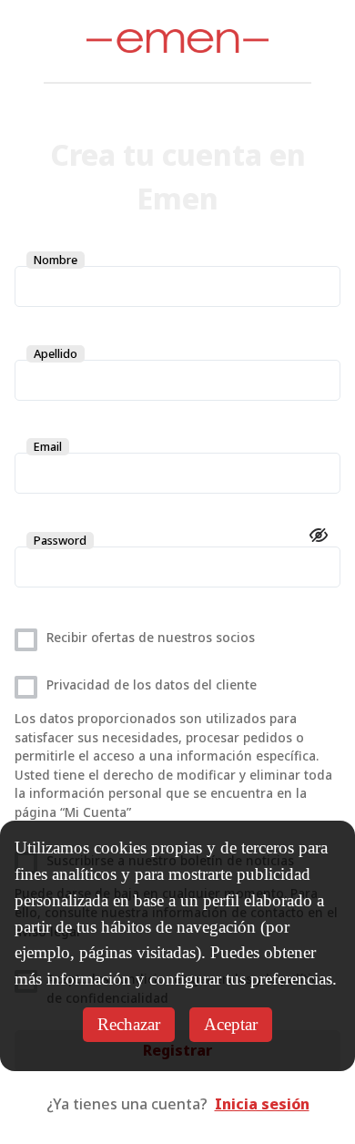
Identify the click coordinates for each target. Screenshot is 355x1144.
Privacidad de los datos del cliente (151, 684)
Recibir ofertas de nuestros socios (150, 637)
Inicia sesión (262, 1104)
